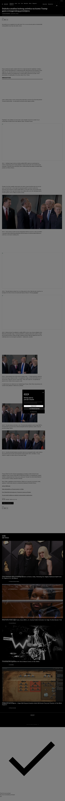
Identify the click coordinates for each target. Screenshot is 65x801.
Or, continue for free (33, 411)
